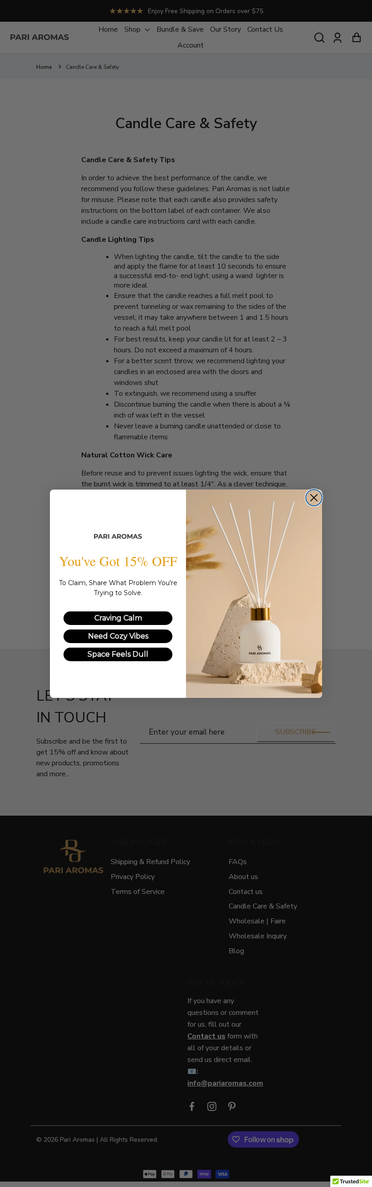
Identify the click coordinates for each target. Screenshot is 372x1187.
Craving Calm (118, 618)
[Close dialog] (314, 498)
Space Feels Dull (118, 654)
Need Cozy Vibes (118, 636)
